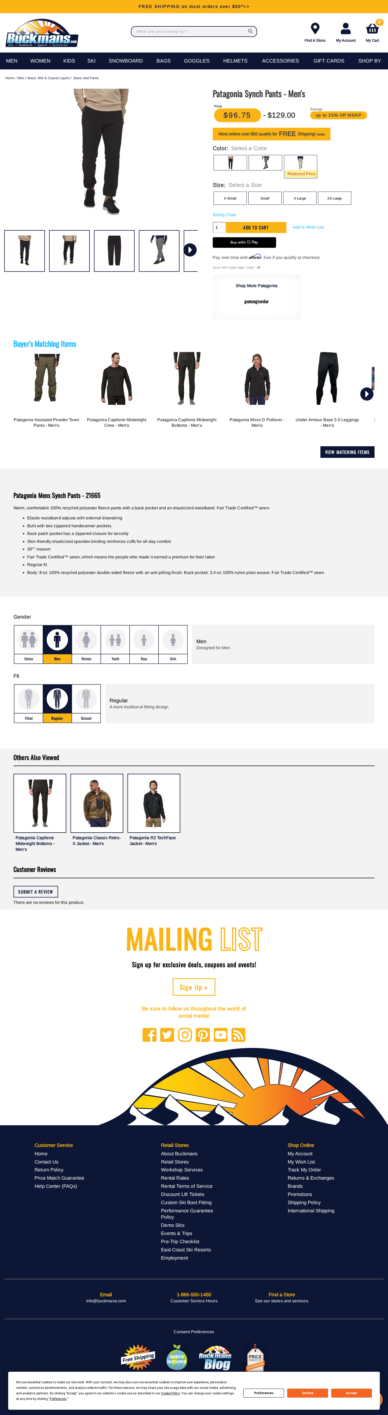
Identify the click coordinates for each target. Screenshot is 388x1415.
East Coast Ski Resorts (186, 1249)
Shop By (369, 61)
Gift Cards (329, 61)
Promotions (300, 1194)
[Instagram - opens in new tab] (185, 1035)
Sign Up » (194, 987)
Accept (351, 1393)
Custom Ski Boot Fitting (186, 1202)
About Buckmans (179, 1153)
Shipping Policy (304, 1202)
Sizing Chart (224, 214)
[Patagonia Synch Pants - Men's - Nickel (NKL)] (159, 251)
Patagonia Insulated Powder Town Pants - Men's (46, 422)
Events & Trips (176, 1233)
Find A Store (315, 40)
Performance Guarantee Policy (187, 1214)
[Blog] (238, 1035)
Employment (174, 1258)
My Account (346, 40)
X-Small (230, 198)
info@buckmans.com (106, 1301)
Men (11, 61)
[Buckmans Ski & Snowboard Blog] (216, 1357)
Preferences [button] (58, 1399)
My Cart (373, 31)
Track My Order (304, 1169)
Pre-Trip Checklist (180, 1241)
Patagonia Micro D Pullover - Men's (257, 422)
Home (10, 78)
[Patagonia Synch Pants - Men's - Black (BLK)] (24, 251)
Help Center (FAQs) (56, 1186)
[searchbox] (250, 31)
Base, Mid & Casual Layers (49, 78)
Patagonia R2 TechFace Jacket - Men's (153, 840)
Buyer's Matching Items (44, 343)
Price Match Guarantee (59, 1178)
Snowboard (126, 61)
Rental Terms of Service (186, 1186)
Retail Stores (175, 1162)
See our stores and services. (282, 1301)
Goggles (197, 61)
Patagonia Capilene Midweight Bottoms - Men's (186, 422)
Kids (69, 61)
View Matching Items (347, 452)
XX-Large (334, 198)
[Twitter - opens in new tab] (167, 1035)
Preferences (263, 1393)
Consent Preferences (194, 1331)
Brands (295, 1186)
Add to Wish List (308, 227)
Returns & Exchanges (311, 1178)
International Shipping (311, 1210)
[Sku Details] (258, 268)
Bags (164, 61)
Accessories (280, 61)
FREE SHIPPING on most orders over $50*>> (194, 6)
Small (265, 198)
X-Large (300, 198)
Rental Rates (175, 1178)
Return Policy (49, 1169)
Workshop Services (182, 1169)
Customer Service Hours (194, 1301)
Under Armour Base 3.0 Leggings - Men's (327, 422)
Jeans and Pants (86, 78)
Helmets (235, 61)
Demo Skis (172, 1225)
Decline (307, 1393)
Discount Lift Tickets (182, 1194)
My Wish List (301, 1162)
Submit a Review (35, 892)
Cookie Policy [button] (170, 1393)
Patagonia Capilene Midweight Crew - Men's (116, 422)
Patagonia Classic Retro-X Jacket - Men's (97, 840)
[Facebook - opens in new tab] (150, 1035)
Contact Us (47, 1162)
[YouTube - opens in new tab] (221, 1035)
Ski (91, 61)
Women (40, 61)
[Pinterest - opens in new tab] (203, 1035)
